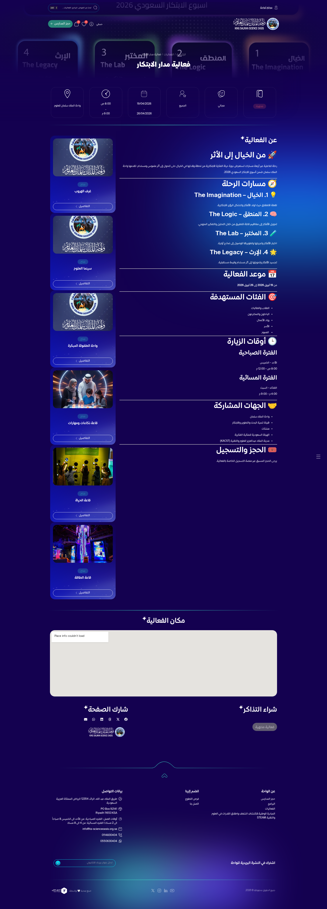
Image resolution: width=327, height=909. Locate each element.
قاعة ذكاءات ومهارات (82, 423)
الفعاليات (169, 54)
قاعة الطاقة (83, 578)
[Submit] (57, 863)
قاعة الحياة (82, 501)
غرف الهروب (83, 191)
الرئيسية (181, 54)
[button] (264, 727)
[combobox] (73, 8)
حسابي (99, 24)
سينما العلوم (83, 269)
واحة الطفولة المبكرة (83, 346)
